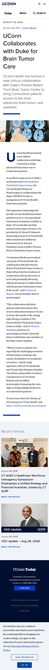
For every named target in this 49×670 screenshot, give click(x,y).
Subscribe (24, 588)
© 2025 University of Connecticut (24, 600)
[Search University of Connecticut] (39, 4)
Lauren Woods (29, 28)
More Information (24, 657)
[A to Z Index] (44, 4)
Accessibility (24, 610)
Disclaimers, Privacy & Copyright (24, 605)
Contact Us (17, 583)
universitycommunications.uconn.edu (24, 579)
